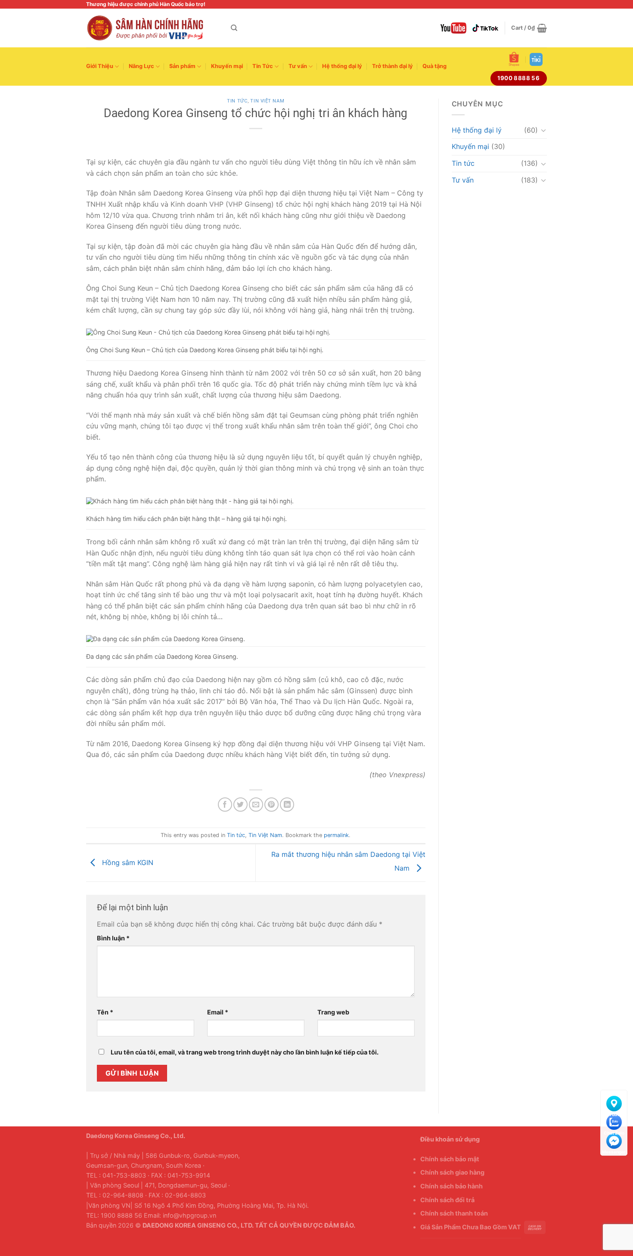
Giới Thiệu (99, 66)
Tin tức (237, 101)
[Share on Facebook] (225, 804)
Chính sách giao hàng (452, 1172)
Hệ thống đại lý (342, 66)
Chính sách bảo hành (451, 1186)
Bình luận (113, 938)
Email (217, 1012)
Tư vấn (298, 66)
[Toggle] (543, 130)
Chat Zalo (614, 1120)
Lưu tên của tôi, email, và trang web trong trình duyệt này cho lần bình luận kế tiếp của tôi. (245, 1052)
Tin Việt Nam (267, 101)
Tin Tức (262, 66)
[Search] (234, 28)
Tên (105, 1012)
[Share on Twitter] (240, 804)
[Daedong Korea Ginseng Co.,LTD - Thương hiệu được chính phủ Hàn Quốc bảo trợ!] (152, 28)
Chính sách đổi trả (447, 1199)
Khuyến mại (227, 66)
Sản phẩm (182, 66)
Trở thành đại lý (392, 66)
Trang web (333, 1012)
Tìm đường (614, 1102)
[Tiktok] (485, 28)
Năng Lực (141, 66)
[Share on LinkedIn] (287, 804)
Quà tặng (434, 66)
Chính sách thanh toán (454, 1213)
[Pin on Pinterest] (271, 804)
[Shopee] (513, 59)
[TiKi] (536, 59)
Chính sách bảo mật (449, 1159)
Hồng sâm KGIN (126, 862)
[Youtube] (453, 27)
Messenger (614, 1139)
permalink (336, 835)
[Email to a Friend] (256, 804)
